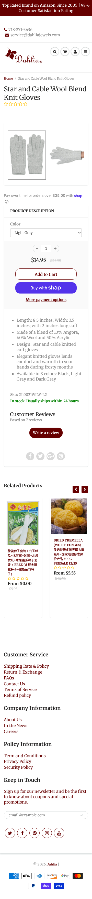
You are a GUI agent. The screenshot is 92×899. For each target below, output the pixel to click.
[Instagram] (47, 833)
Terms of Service (20, 689)
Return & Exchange (23, 672)
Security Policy (18, 767)
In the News (15, 725)
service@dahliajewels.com (35, 35)
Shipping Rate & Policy (26, 666)
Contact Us (14, 683)
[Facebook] (22, 833)
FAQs (9, 677)
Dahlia (52, 864)
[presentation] (76, 489)
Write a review (46, 432)
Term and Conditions (25, 755)
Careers (11, 731)
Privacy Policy (17, 761)
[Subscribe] (82, 815)
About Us (13, 719)
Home (8, 78)
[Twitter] (10, 833)
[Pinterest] (34, 833)
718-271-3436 (20, 29)
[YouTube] (59, 833)
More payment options (46, 299)
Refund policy (17, 695)
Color (15, 224)
